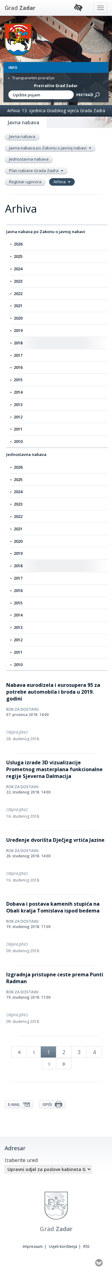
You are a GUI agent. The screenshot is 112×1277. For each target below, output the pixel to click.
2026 (18, 244)
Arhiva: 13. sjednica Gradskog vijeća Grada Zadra (56, 110)
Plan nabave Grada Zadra (34, 170)
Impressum (33, 1246)
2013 (18, 404)
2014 (18, 392)
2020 (18, 318)
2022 (18, 293)
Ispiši (48, 1104)
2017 (18, 355)
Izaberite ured (21, 1160)
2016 (18, 367)
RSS (86, 1246)
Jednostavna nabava (29, 159)
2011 (18, 429)
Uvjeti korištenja (63, 1246)
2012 (18, 417)
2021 (18, 305)
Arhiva (60, 181)
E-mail (14, 1104)
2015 (18, 379)
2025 (18, 256)
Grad (20, 7)
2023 (18, 281)
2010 (18, 441)
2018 (18, 343)
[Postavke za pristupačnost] (78, 8)
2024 (18, 269)
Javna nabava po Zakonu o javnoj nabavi (48, 148)
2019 (18, 330)
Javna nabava (22, 136)
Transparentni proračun (32, 78)
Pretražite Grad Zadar (56, 85)
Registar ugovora (25, 181)
